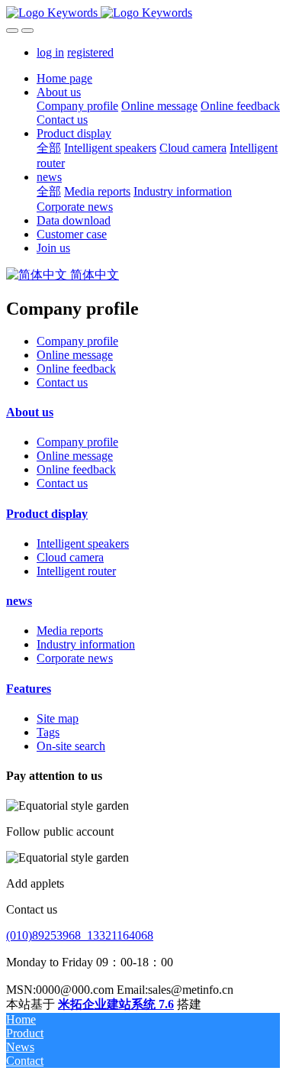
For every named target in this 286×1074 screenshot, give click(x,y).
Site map (58, 718)
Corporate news (75, 658)
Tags (48, 732)
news (19, 600)
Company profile (77, 341)
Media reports (70, 630)
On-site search (71, 745)
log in (50, 52)
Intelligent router (76, 570)
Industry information (86, 644)
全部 (49, 147)
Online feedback (76, 368)
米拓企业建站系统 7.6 (116, 1004)
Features (28, 688)
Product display (47, 513)
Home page (64, 78)
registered (90, 52)
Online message (75, 354)
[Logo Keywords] (143, 13)
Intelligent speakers (83, 543)
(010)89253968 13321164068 (79, 935)
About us (29, 412)
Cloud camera (70, 557)
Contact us (62, 382)
